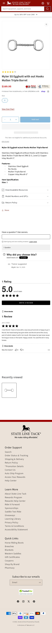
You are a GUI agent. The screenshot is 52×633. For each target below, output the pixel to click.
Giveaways (10, 515)
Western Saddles (13, 553)
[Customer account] (42, 3)
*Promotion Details (14, 466)
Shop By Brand (12, 564)
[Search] (47, 8)
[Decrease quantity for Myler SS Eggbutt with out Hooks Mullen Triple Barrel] (4, 119)
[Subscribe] (39, 582)
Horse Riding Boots (14, 542)
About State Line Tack (15, 493)
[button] (26, 127)
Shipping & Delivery (14, 459)
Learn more (33, 242)
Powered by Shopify (33, 622)
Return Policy (11, 462)
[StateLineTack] (18, 3)
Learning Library (13, 518)
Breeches (9, 546)
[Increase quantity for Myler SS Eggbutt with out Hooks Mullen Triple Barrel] (16, 119)
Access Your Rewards (15, 477)
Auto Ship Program (14, 473)
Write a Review (26, 303)
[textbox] (26, 236)
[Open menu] (4, 3)
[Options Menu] (49, 350)
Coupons (9, 560)
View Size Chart (8, 109)
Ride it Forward (12, 504)
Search (8, 452)
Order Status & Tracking (16, 455)
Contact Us (10, 470)
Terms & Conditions (14, 526)
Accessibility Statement (16, 529)
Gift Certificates (12, 557)
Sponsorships (11, 508)
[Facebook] (18, 602)
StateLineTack (22, 622)
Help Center (11, 480)
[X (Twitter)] (28, 602)
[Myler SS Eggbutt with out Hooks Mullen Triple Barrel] (9, 390)
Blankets (9, 550)
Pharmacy (10, 567)
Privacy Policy (11, 522)
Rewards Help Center (15, 501)
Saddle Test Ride (13, 511)
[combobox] (26, 8)
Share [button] (7, 210)
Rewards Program (13, 497)
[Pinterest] (34, 602)
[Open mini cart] (48, 3)
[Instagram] (23, 602)
